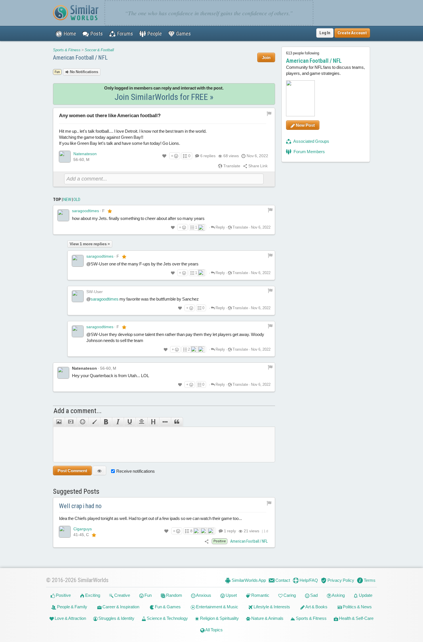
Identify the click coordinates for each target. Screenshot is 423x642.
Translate (231, 166)
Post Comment (72, 470)
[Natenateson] (64, 156)
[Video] (71, 422)
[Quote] (177, 422)
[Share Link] (207, 541)
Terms (369, 580)
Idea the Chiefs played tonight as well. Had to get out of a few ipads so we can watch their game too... (150, 518)
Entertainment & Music (216, 606)
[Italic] (118, 422)
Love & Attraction (70, 618)
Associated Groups (311, 141)
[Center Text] (141, 422)
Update (365, 595)
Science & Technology (167, 618)
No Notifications (83, 72)
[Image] (59, 422)
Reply (220, 227)
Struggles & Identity (116, 618)
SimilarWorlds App (248, 580)
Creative (121, 595)
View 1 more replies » (90, 244)
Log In (324, 32)
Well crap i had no (80, 506)
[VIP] (110, 211)
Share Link (257, 166)
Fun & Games (167, 606)
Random (173, 595)
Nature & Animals (266, 618)
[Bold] (106, 422)
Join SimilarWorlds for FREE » (164, 97)
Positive (63, 595)
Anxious (203, 595)
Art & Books (316, 606)
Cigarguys (82, 529)
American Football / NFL (80, 57)
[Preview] (99, 470)
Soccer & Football (99, 50)
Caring (289, 595)
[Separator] (165, 422)
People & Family (71, 606)
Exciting (92, 595)
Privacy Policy (340, 580)
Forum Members (309, 151)
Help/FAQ (308, 580)
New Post (305, 125)
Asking (338, 595)
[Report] (270, 210)
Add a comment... (78, 411)
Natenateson (85, 153)
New (67, 199)
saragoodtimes (85, 210)
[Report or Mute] (269, 113)
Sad (313, 595)
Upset (231, 595)
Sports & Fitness (67, 50)
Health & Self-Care (356, 618)
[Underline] (130, 422)
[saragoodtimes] (63, 215)
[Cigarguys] (64, 531)
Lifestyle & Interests (271, 606)
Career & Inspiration (120, 606)
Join (266, 57)
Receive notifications (135, 471)
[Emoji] (82, 422)
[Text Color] (94, 422)
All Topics (214, 629)
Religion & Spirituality (219, 618)
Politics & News (357, 606)
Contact (282, 580)
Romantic (259, 595)
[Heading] (153, 422)
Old (76, 199)
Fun (148, 595)
